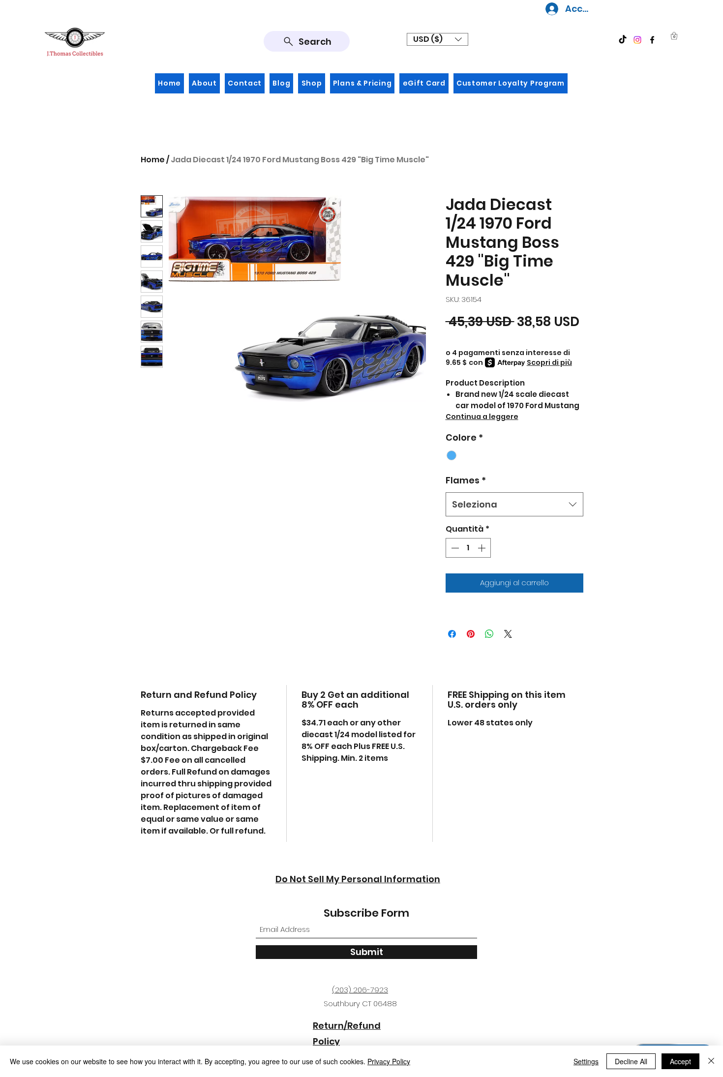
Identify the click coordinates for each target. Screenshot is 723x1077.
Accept (680, 1061)
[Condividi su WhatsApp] (489, 634)
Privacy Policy (388, 1061)
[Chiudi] (711, 1061)
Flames (466, 480)
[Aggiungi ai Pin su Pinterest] (471, 634)
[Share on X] (508, 634)
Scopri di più (549, 362)
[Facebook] (652, 40)
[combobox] (514, 504)
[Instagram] (637, 40)
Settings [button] (586, 1061)
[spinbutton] (468, 547)
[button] (437, 39)
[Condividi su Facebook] (452, 634)
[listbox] (437, 39)
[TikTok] (623, 40)
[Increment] (482, 547)
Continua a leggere (482, 416)
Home (153, 159)
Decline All (631, 1061)
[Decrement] (454, 547)
